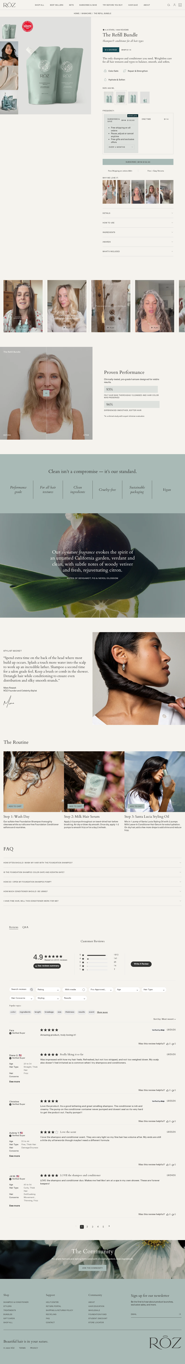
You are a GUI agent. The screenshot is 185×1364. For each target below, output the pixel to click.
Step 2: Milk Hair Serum (82, 816)
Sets (71, 5)
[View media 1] (9, 29)
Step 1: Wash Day (16, 816)
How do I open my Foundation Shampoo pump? (27, 882)
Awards (107, 242)
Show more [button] (102, 1012)
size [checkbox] (59, 1012)
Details (106, 213)
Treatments (9, 1310)
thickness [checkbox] (69, 1012)
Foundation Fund (97, 1314)
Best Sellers (56, 5)
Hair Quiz (133, 5)
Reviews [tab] (13, 927)
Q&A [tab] (25, 927)
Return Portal (53, 1306)
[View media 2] (9, 53)
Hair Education (96, 1306)
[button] (109, 192)
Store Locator (96, 1322)
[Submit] (178, 1314)
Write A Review (141, 964)
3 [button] (92, 1227)
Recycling (51, 1314)
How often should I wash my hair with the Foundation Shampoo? (37, 862)
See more (14, 1082)
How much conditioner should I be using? (25, 891)
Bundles (7, 1314)
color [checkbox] (13, 1012)
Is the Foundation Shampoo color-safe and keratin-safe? (33, 872)
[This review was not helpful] (173, 1043)
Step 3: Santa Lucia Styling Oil (146, 816)
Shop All (39, 5)
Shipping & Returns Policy (59, 1310)
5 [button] (103, 1227)
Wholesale (94, 1310)
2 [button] (87, 1227)
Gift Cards (9, 1318)
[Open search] (169, 4)
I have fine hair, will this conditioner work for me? (31, 901)
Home (76, 13)
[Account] (174, 5)
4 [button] (98, 1227)
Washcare (86, 13)
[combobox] (121, 147)
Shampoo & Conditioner (16, 1302)
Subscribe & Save (88, 5)
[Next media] (9, 110)
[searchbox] (19, 989)
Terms (22, 1348)
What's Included (111, 251)
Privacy (34, 1348)
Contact (50, 1322)
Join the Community (92, 1268)
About (147, 5)
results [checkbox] (81, 1012)
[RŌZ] (9, 5)
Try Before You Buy (113, 5)
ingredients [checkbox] (25, 1012)
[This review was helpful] (167, 1043)
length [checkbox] (38, 1012)
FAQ (48, 1318)
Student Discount (97, 1318)
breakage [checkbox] (49, 1012)
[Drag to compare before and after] (46, 393)
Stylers (7, 1306)
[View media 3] (9, 78)
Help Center (52, 1302)
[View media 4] (9, 102)
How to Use (108, 222)
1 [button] (82, 1227)
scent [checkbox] (91, 1012)
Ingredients (109, 232)
